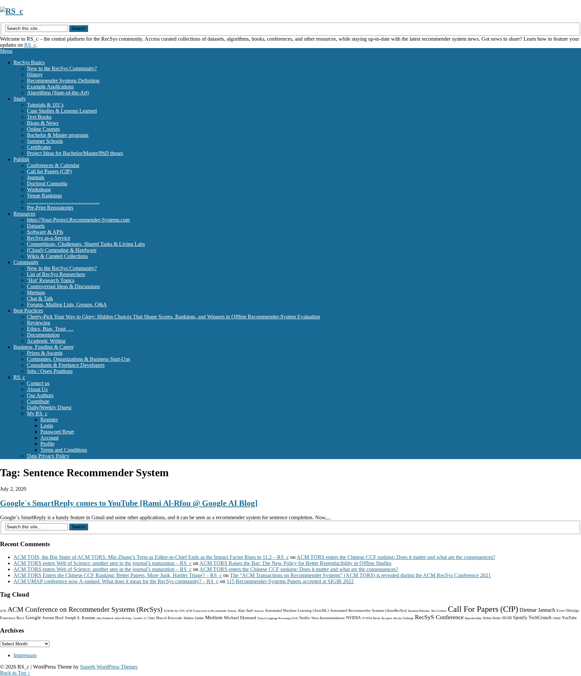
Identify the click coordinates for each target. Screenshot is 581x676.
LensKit (137, 618)
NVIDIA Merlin (371, 618)
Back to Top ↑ (15, 673)
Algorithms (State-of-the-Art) (58, 93)
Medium (214, 617)
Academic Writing (46, 341)
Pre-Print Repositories (50, 208)
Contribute (38, 401)
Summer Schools (45, 141)
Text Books (39, 117)
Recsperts (387, 618)
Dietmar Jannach (537, 610)
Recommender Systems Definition (63, 80)
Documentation (43, 335)
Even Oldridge (567, 610)
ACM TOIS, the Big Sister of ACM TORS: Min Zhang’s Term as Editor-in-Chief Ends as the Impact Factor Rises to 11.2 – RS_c (151, 557)
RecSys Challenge (404, 618)
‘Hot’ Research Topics (50, 280)
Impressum (25, 655)
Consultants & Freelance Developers (66, 365)
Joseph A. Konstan (80, 617)
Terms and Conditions (63, 450)
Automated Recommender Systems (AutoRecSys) (368, 610)
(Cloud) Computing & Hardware (61, 250)
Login (46, 425)
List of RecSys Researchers (56, 274)
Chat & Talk (40, 298)
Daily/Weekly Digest (49, 407)
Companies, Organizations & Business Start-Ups (78, 359)
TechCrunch (540, 617)
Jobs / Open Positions (50, 371)
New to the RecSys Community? (62, 68)
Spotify (520, 617)
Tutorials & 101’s (45, 105)
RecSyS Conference (439, 617)
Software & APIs (45, 232)
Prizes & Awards (45, 353)
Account (49, 438)
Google (33, 617)
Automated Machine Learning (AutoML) (297, 610)
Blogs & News (43, 123)
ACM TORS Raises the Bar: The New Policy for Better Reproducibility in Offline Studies (295, 563)
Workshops (39, 189)
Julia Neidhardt (104, 618)
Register (49, 419)
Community (26, 262)
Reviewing (38, 323)
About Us (37, 389)
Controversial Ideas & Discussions (63, 286)
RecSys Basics (29, 62)
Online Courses (43, 129)
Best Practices (28, 310)
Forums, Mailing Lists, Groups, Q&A (67, 304)
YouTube (569, 617)
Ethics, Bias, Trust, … (50, 329)
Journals (35, 177)
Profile (47, 444)
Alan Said (245, 610)
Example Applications (50, 86)
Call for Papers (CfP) (49, 171)
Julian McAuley (123, 618)
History (35, 74)
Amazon (259, 610)
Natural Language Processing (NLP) (278, 618)
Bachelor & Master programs (57, 135)
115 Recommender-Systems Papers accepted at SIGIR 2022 (290, 581)
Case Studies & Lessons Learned (62, 111)
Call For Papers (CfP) (483, 609)
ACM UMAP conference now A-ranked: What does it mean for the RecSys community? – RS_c (116, 581)
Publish (21, 159)
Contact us (38, 383)
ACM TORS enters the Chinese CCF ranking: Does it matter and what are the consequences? (396, 557)
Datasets (36, 226)
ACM (3, 610)
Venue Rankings (44, 195)
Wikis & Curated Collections (57, 256)
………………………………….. (63, 201)
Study (19, 99)
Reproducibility (473, 618)
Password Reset (57, 432)
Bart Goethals (439, 610)
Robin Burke (492, 618)
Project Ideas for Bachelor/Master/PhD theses (75, 153)
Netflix (304, 618)
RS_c (30, 45)
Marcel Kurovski (169, 618)
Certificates (39, 147)
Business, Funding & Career (43, 347)
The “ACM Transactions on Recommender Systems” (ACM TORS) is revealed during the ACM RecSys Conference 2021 (360, 575)
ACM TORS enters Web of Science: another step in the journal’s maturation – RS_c (102, 563)
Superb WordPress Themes (109, 667)
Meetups (36, 292)
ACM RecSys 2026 (174, 610)
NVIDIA (353, 617)
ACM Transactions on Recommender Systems (211, 610)
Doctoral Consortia (47, 183)
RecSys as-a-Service (48, 238)
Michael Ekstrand (240, 617)
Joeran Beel (53, 617)
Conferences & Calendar (53, 165)
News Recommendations (328, 618)
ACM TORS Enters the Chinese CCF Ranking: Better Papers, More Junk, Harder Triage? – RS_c (117, 575)
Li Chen (149, 618)
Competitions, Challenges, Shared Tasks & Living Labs (86, 244)
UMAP (556, 618)
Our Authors (40, 395)
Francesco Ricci (12, 618)
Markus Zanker (194, 618)
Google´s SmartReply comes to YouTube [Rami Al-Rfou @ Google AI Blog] (129, 503)
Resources (24, 214)
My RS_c (37, 413)
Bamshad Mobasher (419, 610)
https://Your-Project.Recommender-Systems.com (78, 220)
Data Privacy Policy (48, 456)
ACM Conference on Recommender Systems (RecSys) (84, 609)
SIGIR (507, 618)
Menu (6, 51)
